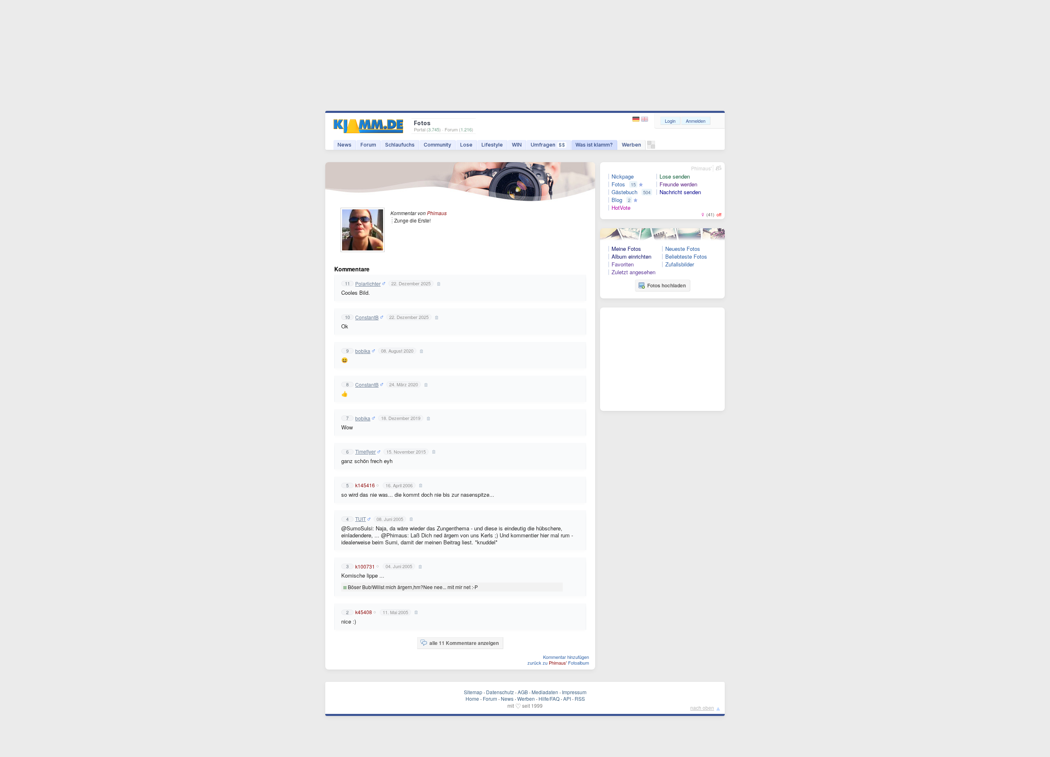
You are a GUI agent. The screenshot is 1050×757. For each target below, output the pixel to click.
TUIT (360, 518)
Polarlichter (368, 283)
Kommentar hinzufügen (566, 657)
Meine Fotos (626, 248)
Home (472, 698)
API (567, 698)
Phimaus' (701, 168)
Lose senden (675, 176)
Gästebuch (624, 192)
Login (670, 120)
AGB (523, 691)
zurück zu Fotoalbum (558, 662)
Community (437, 145)
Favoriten (623, 264)
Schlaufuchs (400, 145)
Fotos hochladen (666, 285)
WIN (517, 145)
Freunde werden (678, 184)
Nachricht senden (680, 192)
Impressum (574, 691)
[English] (644, 119)
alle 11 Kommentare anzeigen (464, 643)
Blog (617, 200)
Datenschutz (500, 691)
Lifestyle (492, 145)
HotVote (621, 207)
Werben (631, 145)
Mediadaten (545, 691)
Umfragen (548, 145)
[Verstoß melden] (438, 283)
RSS (580, 698)
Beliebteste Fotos (686, 256)
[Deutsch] (636, 119)
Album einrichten (631, 256)
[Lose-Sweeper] (651, 147)
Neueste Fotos (682, 248)
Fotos (618, 184)
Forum (368, 145)
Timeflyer (365, 451)
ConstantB (367, 317)
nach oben (702, 707)
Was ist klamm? (594, 145)
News (345, 145)
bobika (362, 351)
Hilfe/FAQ (549, 698)
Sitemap (473, 691)
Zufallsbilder (679, 264)
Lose (466, 145)
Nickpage (623, 176)
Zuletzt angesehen (633, 272)
